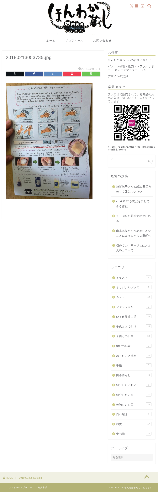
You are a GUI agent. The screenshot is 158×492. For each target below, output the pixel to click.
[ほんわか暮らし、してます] (79, 35)
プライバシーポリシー (20, 487)
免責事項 (42, 487)
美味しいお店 (133, 404)
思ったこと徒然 (133, 355)
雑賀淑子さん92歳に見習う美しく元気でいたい (133, 189)
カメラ (133, 297)
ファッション (132, 307)
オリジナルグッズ (132, 287)
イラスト (132, 277)
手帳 (132, 365)
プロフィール (74, 40)
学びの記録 (132, 346)
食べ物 (133, 433)
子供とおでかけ (133, 326)
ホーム (50, 40)
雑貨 (133, 424)
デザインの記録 (118, 76)
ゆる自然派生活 (133, 316)
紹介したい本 (133, 394)
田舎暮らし (133, 375)
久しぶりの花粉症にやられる (133, 218)
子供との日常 (133, 336)
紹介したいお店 (132, 385)
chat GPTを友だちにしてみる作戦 (133, 204)
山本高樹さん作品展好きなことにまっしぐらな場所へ (133, 233)
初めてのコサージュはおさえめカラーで (133, 248)
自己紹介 (132, 414)
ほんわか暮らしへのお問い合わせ (129, 60)
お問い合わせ (102, 40)
